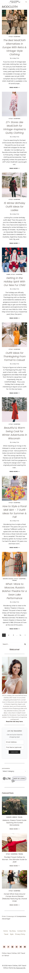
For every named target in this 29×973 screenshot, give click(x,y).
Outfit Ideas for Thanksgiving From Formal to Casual (14, 356)
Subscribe (14, 752)
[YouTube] (20, 946)
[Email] (24, 946)
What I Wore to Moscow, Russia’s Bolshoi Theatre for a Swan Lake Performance (14, 591)
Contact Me (21, 931)
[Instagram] (12, 946)
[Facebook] (4, 946)
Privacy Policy (20, 934)
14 (20, 635)
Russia (11, 578)
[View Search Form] (26, 2)
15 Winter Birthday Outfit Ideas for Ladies (14, 206)
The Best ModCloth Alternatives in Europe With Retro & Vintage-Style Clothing (14, 47)
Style (11, 934)
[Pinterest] (16, 946)
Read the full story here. (14, 721)
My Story (12, 931)
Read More (14, 87)
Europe (5, 578)
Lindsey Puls (15, 58)
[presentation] (14, 22)
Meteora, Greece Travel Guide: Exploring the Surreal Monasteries (15, 822)
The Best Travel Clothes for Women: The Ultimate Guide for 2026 (14, 859)
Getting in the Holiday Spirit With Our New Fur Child (14, 281)
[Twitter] (8, 946)
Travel (14, 580)
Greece (14, 817)
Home (8, 274)
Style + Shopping (14, 36)
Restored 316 (21, 968)
